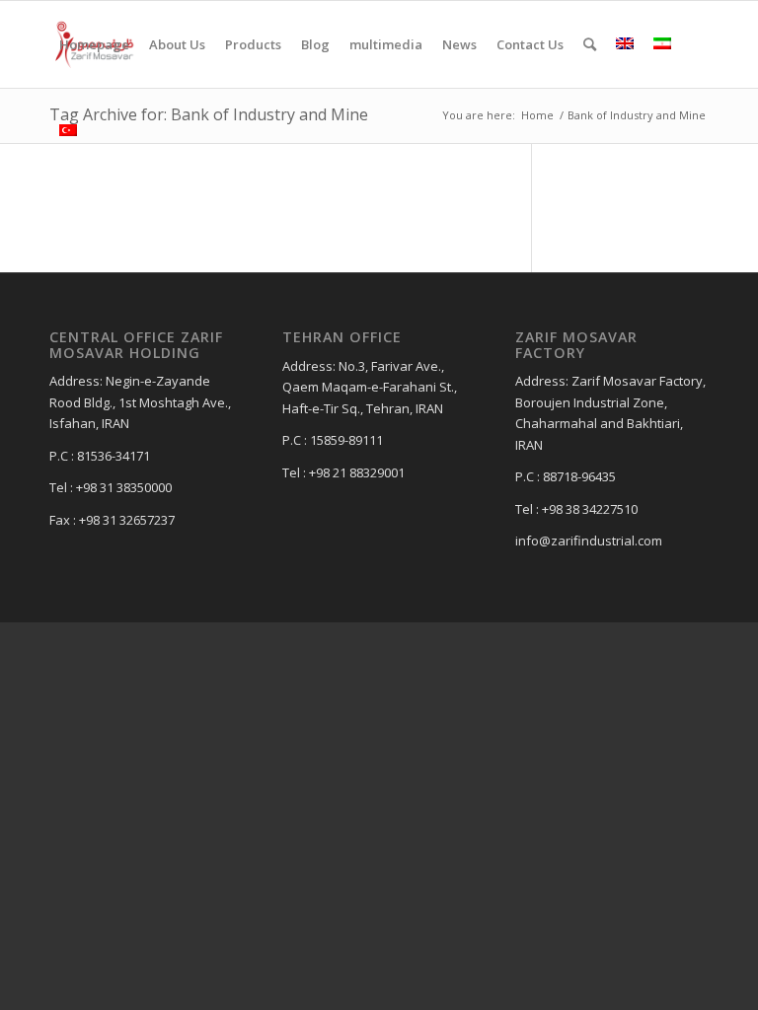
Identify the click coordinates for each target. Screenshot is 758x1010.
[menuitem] (94, 44)
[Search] (589, 44)
